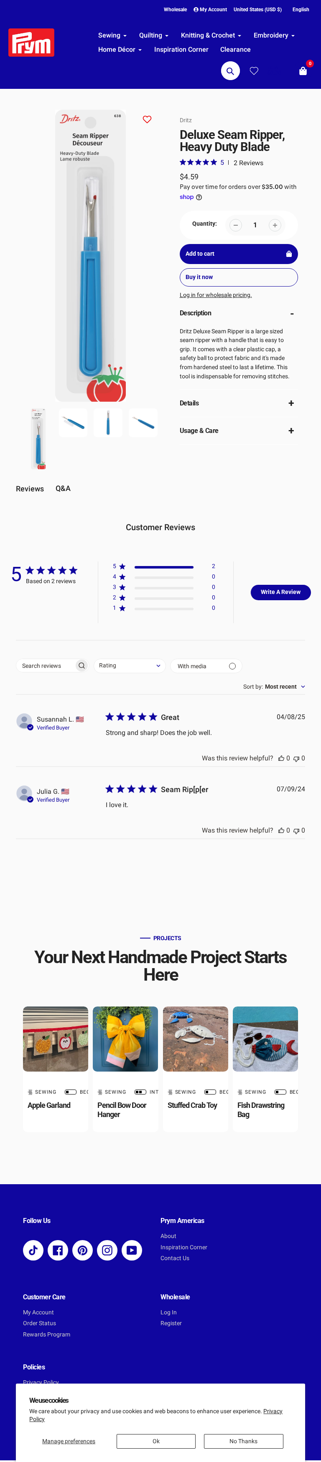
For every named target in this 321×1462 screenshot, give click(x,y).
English (301, 10)
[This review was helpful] (281, 758)
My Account (38, 1312)
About (168, 1236)
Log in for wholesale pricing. (216, 295)
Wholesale (175, 10)
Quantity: (204, 223)
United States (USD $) (258, 10)
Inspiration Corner (183, 1247)
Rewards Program (46, 1334)
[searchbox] (45, 665)
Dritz (186, 120)
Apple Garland (49, 1105)
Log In (168, 1312)
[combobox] (130, 666)
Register (171, 1323)
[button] (164, 568)
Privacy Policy (41, 1382)
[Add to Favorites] (147, 121)
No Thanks (243, 1441)
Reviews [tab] (30, 488)
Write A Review (281, 592)
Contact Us (174, 1258)
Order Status (39, 1323)
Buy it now (199, 277)
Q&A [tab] (63, 488)
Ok (156, 1441)
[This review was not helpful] (296, 758)
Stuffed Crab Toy (192, 1105)
